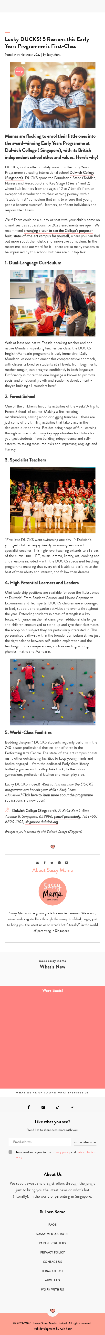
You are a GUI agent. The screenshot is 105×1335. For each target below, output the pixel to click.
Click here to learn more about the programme (58, 795)
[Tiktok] (57, 1107)
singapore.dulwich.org (41, 822)
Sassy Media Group (52, 1234)
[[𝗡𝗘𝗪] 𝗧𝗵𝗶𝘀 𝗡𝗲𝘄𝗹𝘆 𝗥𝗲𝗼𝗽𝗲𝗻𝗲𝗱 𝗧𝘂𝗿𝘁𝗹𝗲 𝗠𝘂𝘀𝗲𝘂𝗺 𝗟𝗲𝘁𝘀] (78, 1041)
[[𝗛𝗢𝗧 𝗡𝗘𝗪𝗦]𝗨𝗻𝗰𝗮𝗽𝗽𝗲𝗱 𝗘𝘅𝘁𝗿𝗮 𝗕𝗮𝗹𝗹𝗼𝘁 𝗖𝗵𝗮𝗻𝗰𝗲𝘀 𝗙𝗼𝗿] (78, 1071)
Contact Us (52, 1262)
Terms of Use (52, 1271)
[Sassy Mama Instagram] (43, 1107)
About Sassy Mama (52, 870)
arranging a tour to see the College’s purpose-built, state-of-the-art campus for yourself (49, 233)
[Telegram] (72, 1107)
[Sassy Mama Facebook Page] (28, 1107)
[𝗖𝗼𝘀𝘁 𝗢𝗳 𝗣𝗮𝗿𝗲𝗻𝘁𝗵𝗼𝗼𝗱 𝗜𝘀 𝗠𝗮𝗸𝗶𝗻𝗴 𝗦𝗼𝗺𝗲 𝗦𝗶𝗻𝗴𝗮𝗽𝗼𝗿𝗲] (26, 1012)
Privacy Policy (52, 1252)
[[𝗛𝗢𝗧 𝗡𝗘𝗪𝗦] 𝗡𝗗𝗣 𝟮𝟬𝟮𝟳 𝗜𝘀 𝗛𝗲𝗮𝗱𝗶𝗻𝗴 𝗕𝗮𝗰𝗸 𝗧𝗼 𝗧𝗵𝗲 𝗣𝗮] (78, 1012)
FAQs (52, 1224)
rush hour (66, 1328)
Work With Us (52, 1289)
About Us (52, 1280)
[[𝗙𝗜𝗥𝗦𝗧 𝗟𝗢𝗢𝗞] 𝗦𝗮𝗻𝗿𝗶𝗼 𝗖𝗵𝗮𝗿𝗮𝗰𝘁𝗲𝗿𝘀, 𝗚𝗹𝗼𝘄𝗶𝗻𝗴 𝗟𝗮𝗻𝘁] (26, 1041)
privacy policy (61, 1152)
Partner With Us (52, 1243)
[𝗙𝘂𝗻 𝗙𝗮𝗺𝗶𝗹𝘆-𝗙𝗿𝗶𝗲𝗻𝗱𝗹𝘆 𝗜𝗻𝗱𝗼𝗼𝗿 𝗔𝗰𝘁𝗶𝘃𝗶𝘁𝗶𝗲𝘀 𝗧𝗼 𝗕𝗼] (26, 1071)
